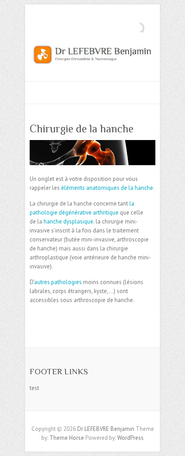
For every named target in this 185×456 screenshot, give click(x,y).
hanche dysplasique (68, 221)
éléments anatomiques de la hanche (107, 188)
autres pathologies (58, 282)
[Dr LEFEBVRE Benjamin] (92, 57)
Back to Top (173, 444)
